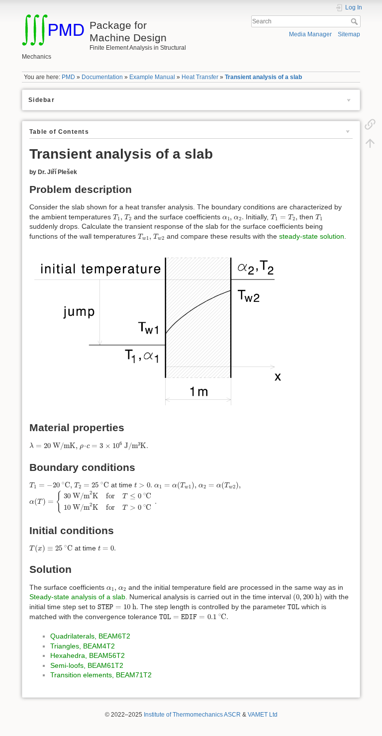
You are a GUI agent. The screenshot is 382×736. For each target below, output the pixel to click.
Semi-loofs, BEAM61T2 (86, 665)
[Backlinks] (370, 123)
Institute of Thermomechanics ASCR (192, 714)
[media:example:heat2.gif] (157, 331)
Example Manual (152, 77)
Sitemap (349, 34)
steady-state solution (311, 236)
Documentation (102, 77)
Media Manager (310, 34)
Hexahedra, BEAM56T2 (87, 655)
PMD (68, 77)
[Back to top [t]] (370, 142)
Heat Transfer (200, 77)
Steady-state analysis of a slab (77, 597)
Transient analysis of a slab (263, 77)
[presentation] (117, 217)
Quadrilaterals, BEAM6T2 (90, 636)
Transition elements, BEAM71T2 (101, 675)
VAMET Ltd (263, 714)
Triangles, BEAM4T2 (82, 646)
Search (355, 21)
